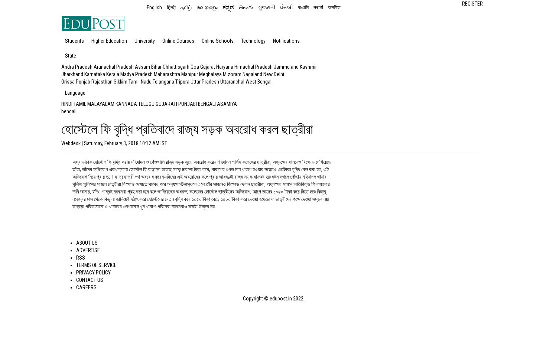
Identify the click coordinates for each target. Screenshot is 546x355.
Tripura (182, 82)
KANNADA (126, 104)
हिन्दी (171, 7)
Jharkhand (72, 74)
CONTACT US (89, 280)
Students (74, 41)
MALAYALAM (100, 104)
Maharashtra (167, 74)
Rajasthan (102, 82)
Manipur (189, 74)
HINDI (66, 104)
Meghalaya (210, 74)
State (70, 56)
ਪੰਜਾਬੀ (286, 7)
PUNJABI (187, 104)
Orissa (68, 82)
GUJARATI (166, 104)
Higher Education (109, 41)
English (154, 7)
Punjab (83, 82)
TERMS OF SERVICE (96, 265)
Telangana (163, 82)
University (144, 41)
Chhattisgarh (176, 67)
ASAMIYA (227, 104)
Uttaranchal (232, 82)
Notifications (286, 41)
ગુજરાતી (266, 7)
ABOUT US (87, 243)
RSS (80, 258)
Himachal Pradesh (253, 67)
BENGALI (207, 104)
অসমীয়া (334, 7)
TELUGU (146, 104)
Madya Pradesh (136, 74)
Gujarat (207, 67)
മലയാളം (207, 7)
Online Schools (218, 41)
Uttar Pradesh (205, 82)
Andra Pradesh (76, 67)
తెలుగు (246, 7)
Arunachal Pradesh (114, 67)
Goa (195, 67)
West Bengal (259, 82)
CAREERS (86, 287)
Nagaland (252, 74)
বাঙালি (303, 7)
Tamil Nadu (140, 82)
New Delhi (273, 74)
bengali (69, 111)
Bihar (156, 67)
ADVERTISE (88, 250)
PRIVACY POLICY (93, 273)
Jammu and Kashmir (295, 67)
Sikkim (120, 82)
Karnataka (94, 74)
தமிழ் (186, 7)
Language (75, 93)
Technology (253, 41)
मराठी (318, 7)
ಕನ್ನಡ (228, 7)
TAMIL (80, 104)
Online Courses (178, 41)
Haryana (224, 67)
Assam (142, 67)
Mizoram (232, 74)
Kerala (112, 74)
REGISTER (472, 4)
